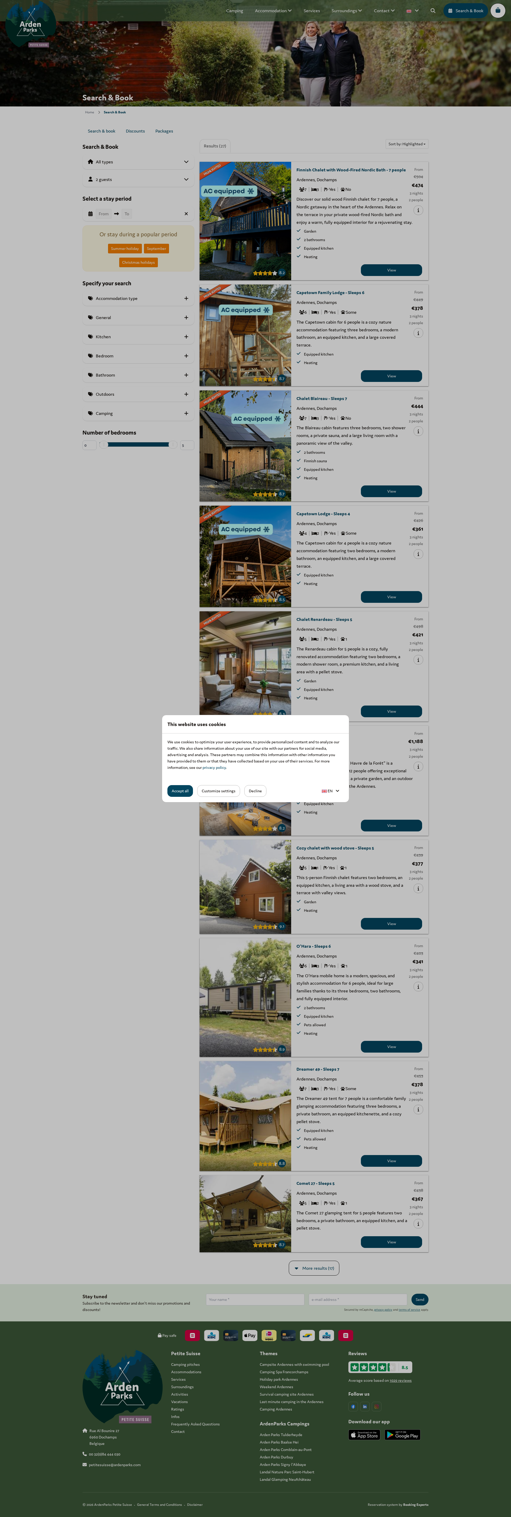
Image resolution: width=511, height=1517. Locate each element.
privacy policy (214, 767)
